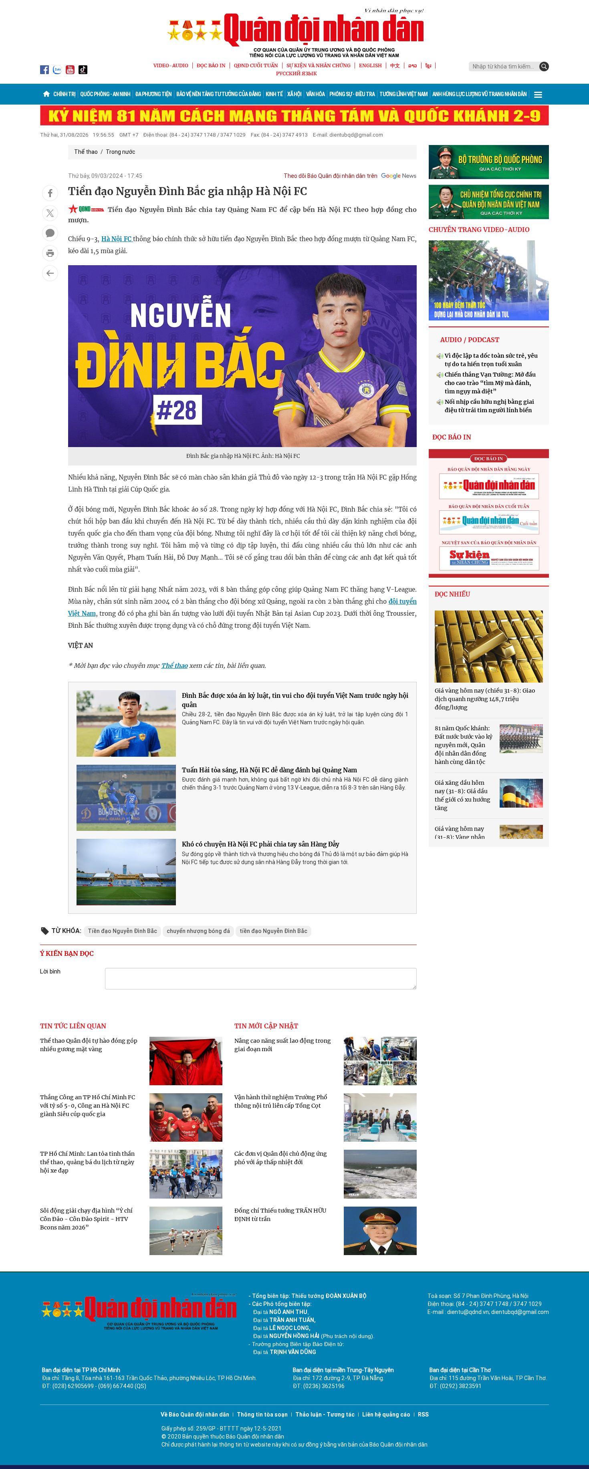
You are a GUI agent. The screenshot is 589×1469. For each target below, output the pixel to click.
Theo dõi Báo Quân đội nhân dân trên (330, 175)
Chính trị (64, 94)
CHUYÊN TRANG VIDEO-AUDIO (479, 230)
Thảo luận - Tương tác (325, 1414)
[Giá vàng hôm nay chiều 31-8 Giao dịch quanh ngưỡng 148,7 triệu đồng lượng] (489, 647)
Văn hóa (315, 94)
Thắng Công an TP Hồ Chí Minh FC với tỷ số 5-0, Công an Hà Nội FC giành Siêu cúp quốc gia (87, 1106)
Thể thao (86, 151)
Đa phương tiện (153, 94)
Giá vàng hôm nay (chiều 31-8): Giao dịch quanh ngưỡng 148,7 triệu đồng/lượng (485, 699)
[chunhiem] (489, 202)
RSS (423, 1414)
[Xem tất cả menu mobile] (538, 94)
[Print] (50, 253)
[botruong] (489, 162)
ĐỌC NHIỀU (452, 594)
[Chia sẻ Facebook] (50, 193)
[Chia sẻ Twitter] (50, 213)
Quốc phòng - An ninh (105, 94)
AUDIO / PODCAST (469, 340)
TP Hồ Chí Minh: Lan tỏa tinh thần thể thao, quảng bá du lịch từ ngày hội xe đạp (87, 1162)
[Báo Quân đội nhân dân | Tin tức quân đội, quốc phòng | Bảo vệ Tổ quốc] (294, 33)
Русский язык (296, 74)
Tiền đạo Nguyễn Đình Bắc (122, 931)
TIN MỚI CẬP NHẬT (266, 1026)
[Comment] (50, 233)
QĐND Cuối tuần (256, 65)
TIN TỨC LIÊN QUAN (73, 1026)
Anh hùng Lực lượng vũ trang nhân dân (479, 94)
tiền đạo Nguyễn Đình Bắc (273, 931)
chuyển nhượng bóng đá (198, 931)
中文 (395, 65)
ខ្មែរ (428, 65)
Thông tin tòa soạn (262, 1414)
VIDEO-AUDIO (170, 65)
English (370, 65)
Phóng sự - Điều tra (352, 94)
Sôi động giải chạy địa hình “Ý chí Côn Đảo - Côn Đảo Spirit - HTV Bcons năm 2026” (86, 1219)
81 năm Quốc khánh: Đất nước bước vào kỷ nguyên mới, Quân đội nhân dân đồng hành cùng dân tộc (463, 745)
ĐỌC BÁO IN (211, 65)
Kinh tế (274, 94)
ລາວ (412, 65)
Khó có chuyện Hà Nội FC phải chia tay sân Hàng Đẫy (260, 844)
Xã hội (294, 94)
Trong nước (120, 151)
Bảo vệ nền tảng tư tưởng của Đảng (218, 94)
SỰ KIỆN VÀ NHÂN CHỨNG (318, 65)
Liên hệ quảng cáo (386, 1414)
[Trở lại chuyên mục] (50, 273)
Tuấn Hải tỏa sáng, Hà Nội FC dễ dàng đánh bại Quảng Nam (269, 770)
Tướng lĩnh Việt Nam (403, 94)
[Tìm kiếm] (544, 66)
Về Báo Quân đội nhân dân (195, 1414)
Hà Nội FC (117, 239)
